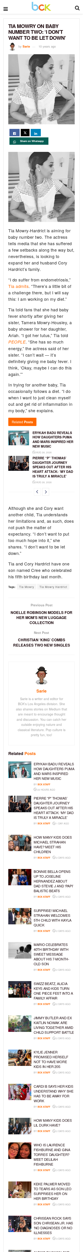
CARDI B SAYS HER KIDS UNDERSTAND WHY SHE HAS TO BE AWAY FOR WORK (54, 1093)
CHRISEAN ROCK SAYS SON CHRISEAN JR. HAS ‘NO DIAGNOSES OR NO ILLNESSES (53, 1225)
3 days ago (63, 1170)
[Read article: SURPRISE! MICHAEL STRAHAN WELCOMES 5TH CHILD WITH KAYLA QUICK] (19, 916)
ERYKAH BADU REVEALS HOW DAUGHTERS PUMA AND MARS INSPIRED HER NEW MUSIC (53, 439)
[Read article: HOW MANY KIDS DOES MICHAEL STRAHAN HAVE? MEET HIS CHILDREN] (19, 843)
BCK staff (44, 784)
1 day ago (62, 823)
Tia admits (18, 286)
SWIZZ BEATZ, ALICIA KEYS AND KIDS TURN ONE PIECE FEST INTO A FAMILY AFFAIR (53, 990)
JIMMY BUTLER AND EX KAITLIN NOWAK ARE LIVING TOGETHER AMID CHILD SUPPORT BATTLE (54, 1025)
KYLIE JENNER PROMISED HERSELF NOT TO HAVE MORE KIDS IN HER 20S (51, 1059)
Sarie (26, 46)
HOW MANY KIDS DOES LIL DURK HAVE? (53, 1122)
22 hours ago (46, 789)
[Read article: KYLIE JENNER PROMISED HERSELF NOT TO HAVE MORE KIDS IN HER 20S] (19, 1058)
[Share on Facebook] (14, 132)
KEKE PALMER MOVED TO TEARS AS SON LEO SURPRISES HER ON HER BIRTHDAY (52, 1191)
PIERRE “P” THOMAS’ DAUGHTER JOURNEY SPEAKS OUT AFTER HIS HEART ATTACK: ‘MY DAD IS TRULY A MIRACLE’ (53, 467)
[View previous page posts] (37, 492)
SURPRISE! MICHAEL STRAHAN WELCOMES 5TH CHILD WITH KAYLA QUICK (52, 917)
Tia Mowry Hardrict (53, 587)
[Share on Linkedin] (36, 132)
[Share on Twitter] (25, 132)
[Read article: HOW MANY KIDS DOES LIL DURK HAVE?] (19, 1126)
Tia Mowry (26, 587)
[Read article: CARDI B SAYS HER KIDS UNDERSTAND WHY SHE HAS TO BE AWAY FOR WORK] (19, 1092)
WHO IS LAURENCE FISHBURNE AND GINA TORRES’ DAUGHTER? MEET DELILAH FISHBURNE (52, 1154)
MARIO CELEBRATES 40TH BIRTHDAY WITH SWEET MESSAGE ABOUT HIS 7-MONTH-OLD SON (51, 954)
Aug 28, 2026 (44, 452)
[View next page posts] (45, 492)
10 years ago (47, 46)
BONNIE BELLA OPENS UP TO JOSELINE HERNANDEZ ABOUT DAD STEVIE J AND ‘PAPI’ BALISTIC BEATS (53, 881)
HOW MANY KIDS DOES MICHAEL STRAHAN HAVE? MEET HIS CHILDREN (53, 844)
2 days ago (63, 857)
